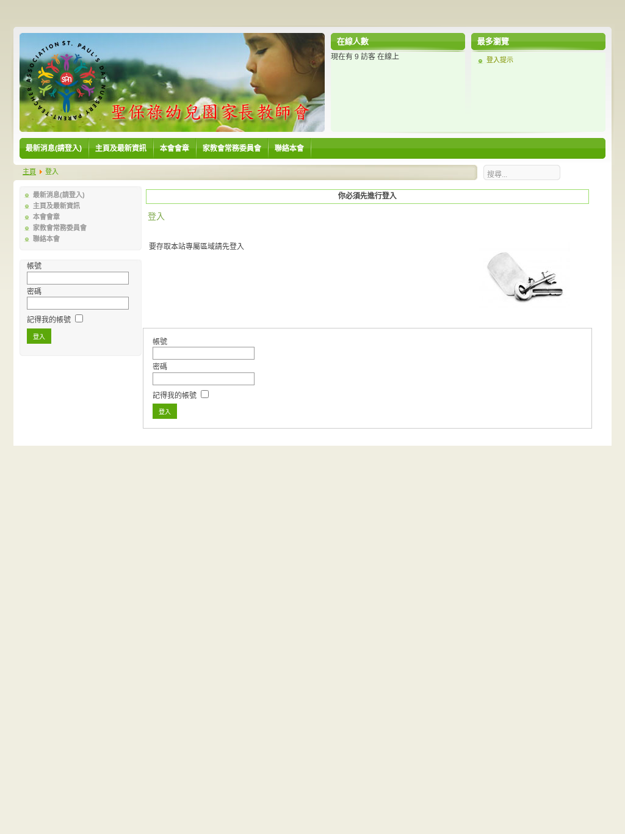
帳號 (34, 266)
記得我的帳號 (49, 320)
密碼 (34, 292)
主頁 (29, 171)
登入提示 (499, 59)
